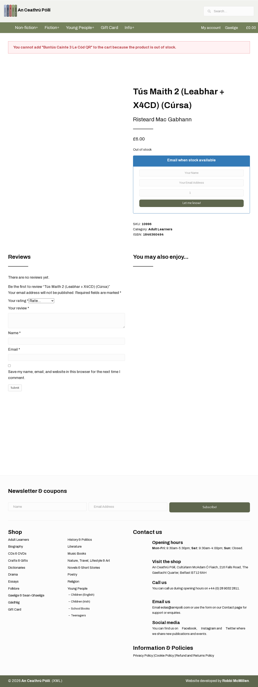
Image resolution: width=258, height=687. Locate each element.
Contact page (232, 607)
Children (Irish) (80, 601)
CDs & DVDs (17, 553)
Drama (13, 574)
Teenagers (78, 615)
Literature (75, 546)
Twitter (230, 628)
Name (14, 333)
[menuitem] (209, 28)
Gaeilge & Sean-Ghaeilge (26, 595)
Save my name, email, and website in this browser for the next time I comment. (64, 375)
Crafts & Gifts (18, 560)
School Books (80, 608)
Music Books (77, 553)
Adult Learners (160, 229)
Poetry (72, 574)
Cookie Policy (164, 655)
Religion (73, 581)
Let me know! (191, 203)
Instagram (208, 628)
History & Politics (80, 539)
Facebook (188, 628)
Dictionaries (16, 567)
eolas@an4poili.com (175, 607)
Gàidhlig (14, 602)
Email (14, 349)
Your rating (18, 301)
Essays (13, 581)
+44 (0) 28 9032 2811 (224, 588)
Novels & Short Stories (84, 567)
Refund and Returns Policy (195, 655)
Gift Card (14, 609)
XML (57, 681)
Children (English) (82, 594)
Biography (15, 546)
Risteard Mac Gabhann (162, 119)
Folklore (13, 588)
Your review (18, 308)
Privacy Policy (143, 655)
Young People (77, 588)
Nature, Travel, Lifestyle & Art (89, 560)
